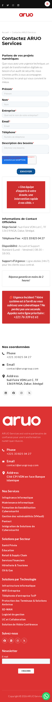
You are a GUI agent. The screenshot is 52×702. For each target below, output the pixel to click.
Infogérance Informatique (17, 497)
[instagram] (17, 640)
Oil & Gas (7, 570)
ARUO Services (35, 696)
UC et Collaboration (14, 619)
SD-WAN (7, 609)
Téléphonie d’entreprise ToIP (19, 595)
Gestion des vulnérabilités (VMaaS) (23, 516)
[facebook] (4, 640)
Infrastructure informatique (18, 585)
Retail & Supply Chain (14, 555)
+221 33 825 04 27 (19, 357)
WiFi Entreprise (11, 590)
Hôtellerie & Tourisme (15, 565)
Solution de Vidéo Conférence (20, 624)
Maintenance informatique (18, 502)
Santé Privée (9, 545)
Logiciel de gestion (13, 614)
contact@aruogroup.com (23, 368)
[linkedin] (11, 640)
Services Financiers (13, 560)
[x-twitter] (24, 640)
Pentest (7, 521)
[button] (46, 696)
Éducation (8, 550)
